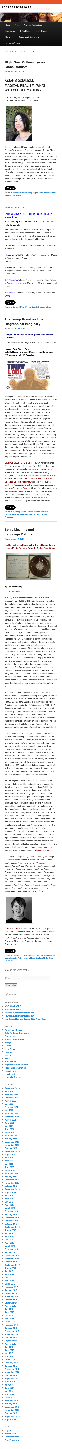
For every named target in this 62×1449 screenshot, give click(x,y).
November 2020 (12, 1145)
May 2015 (9, 1353)
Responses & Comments (29, 37)
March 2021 (10, 1132)
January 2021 (11, 1138)
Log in (8, 1430)
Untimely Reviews (13, 1077)
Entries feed (10, 1433)
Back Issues (10, 31)
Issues (8, 1055)
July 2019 (9, 1195)
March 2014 (10, 1397)
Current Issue (25, 31)
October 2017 (11, 1261)
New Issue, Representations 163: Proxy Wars (25, 1018)
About (17, 25)
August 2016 (10, 1305)
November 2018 (12, 1220)
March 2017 (10, 1283)
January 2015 (11, 1365)
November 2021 (12, 1116)
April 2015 (9, 1356)
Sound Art (9, 960)
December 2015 (12, 1331)
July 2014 (9, 1384)
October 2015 (11, 1337)
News (7, 1058)
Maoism (8, 195)
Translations (10, 1070)
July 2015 (9, 1346)
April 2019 (9, 1204)
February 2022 (11, 1113)
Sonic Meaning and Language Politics (19, 531)
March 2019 (10, 1208)
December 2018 (12, 1217)
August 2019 (10, 1192)
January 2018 (11, 1252)
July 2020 (9, 1157)
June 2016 (9, 1312)
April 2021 (9, 1129)
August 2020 (10, 1154)
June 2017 (9, 1274)
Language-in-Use (12, 514)
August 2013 (10, 1419)
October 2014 (11, 1375)
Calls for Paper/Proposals (17, 1032)
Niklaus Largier (11, 254)
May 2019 (9, 1201)
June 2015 (9, 1350)
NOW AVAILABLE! (13, 1006)
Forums (8, 1051)
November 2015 (12, 1334)
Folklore (44, 511)
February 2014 (11, 1400)
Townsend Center (12, 43)
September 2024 (12, 1088)
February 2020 (11, 1173)
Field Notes (10, 1048)
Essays (16, 955)
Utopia (48, 306)
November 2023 (12, 1097)
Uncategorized (11, 1074)
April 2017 (9, 1280)
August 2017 (10, 1268)
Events (35, 306)
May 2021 (9, 1126)
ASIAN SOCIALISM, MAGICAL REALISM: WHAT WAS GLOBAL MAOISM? (25, 85)
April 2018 (9, 1242)
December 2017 (12, 1255)
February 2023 (11, 1107)
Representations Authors (16, 1064)
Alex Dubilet (10, 292)
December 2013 (12, 1406)
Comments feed (12, 1436)
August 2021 (10, 1119)
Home (7, 25)
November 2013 (12, 1410)
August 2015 (10, 1343)
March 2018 (10, 1245)
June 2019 (9, 1198)
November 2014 (12, 1372)
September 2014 (12, 1378)
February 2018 (11, 1249)
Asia (41, 192)
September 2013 (12, 1416)
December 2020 (12, 1141)
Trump (44, 514)
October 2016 (11, 1299)
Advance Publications (33, 25)
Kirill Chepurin (11, 280)
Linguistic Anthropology (30, 514)
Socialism (16, 195)
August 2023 (10, 1100)
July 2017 (9, 1271)
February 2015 (11, 1362)
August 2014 (10, 1381)
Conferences (10, 1036)
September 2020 (12, 1151)
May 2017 (9, 1277)
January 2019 (11, 1214)
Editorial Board (41, 31)
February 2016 (11, 1324)
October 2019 (11, 1185)
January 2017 (11, 1290)
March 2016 (10, 1321)
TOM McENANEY (12, 928)
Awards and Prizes (13, 1029)
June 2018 (9, 1236)
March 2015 (10, 1359)
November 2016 (12, 1296)
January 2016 (11, 1328)
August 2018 (10, 1230)
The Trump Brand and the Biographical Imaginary (24, 321)
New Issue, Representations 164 (19, 1015)
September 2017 (12, 1264)
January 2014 (11, 1403)
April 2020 (9, 1167)
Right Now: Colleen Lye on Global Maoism (25, 64)
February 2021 (11, 1135)
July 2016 (9, 1309)
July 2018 (9, 1233)
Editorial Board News (22, 192)
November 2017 (12, 1258)
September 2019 (12, 1189)
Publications (10, 1061)
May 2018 (9, 1239)
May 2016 (9, 1315)
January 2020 (11, 1176)
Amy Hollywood (11, 267)
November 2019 (12, 1182)
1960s (30, 955)
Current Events (33, 511)
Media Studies (36, 957)
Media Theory (49, 957)
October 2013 (11, 1413)
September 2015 (12, 1340)
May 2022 (9, 1110)
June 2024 (9, 1091)
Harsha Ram (10, 245)
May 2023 (9, 1103)
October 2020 (11, 1148)
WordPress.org (12, 1440)
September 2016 (12, 1302)
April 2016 (9, 1318)
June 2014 (9, 1387)
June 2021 (9, 1122)
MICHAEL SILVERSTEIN (16, 462)
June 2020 (9, 1160)
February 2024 (11, 1094)
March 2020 (10, 1170)
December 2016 (12, 1293)
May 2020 (9, 1163)
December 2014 (12, 1369)
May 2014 (9, 1391)
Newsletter (9, 37)
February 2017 (11, 1286)
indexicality (38, 955)
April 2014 (9, 1394)
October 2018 (11, 1223)
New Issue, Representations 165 (19, 1012)
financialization (50, 192)
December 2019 (12, 1179)
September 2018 (12, 1227)
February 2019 (11, 1211)
